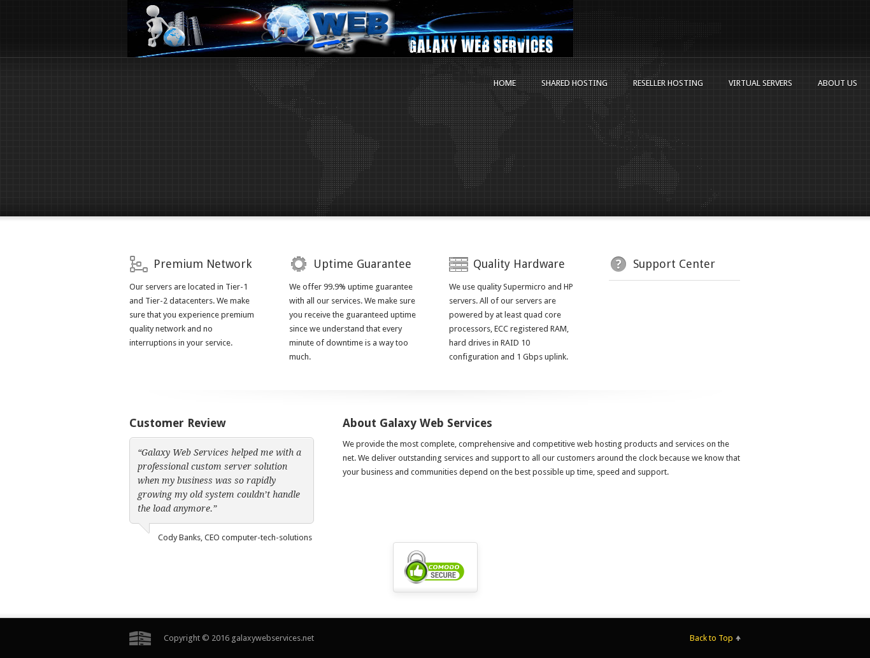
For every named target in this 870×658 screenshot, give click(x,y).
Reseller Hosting (668, 83)
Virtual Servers (760, 83)
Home (505, 83)
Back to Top (711, 638)
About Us (837, 83)
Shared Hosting (574, 83)
